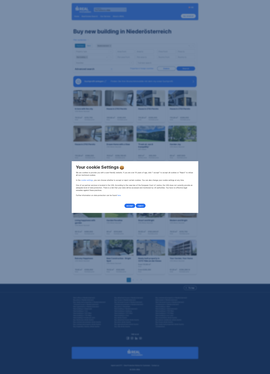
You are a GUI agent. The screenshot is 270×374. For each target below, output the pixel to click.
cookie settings (87, 180)
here (119, 195)
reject (140, 206)
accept (130, 206)
